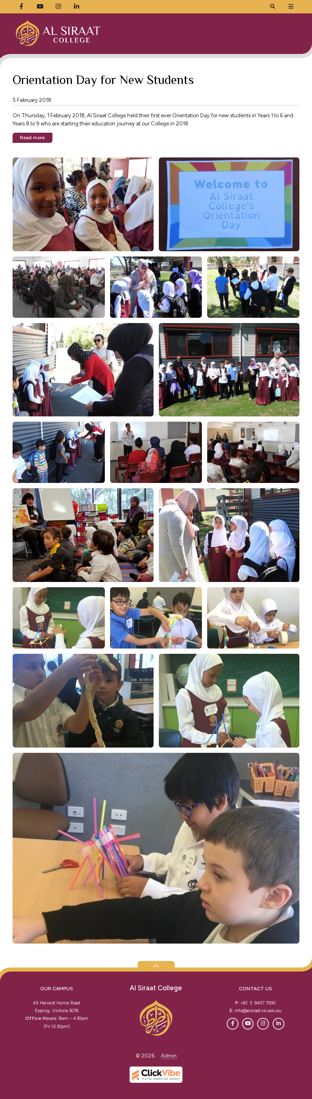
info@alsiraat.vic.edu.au (258, 1010)
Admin (169, 1056)
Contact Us (255, 988)
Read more (32, 137)
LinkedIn (278, 1024)
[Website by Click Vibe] (156, 1075)
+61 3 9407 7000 (257, 1003)
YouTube (248, 1024)
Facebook (232, 1024)
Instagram (263, 1024)
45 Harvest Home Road (56, 1003)
